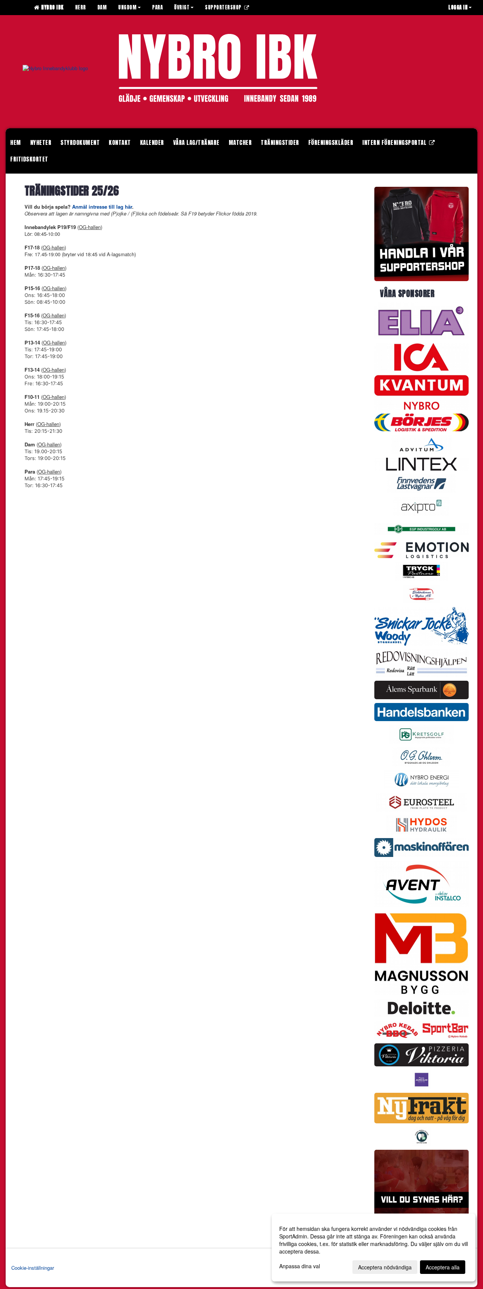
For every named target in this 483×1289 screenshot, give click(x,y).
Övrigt (181, 7)
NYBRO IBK (51, 7)
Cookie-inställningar (32, 1267)
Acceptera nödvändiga (385, 1267)
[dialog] (373, 1247)
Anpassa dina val (299, 1266)
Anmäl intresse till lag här (102, 206)
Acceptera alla (443, 1267)
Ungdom (127, 7)
